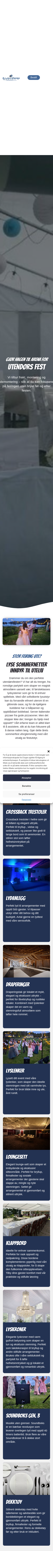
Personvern (26, 799)
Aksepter (26, 777)
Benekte (26, 786)
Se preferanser (27, 794)
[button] (48, 751)
